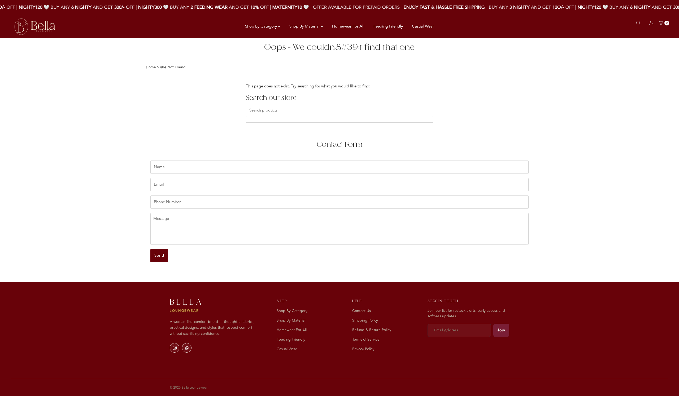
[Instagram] (174, 348)
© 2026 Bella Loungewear (188, 387)
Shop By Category (261, 26)
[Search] (638, 22)
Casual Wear (423, 26)
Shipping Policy (365, 320)
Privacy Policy (363, 349)
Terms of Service (366, 339)
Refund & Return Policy (371, 330)
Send (159, 255)
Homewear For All (348, 26)
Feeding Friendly (388, 26)
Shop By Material (305, 26)
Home (151, 67)
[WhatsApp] (186, 348)
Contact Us (361, 311)
